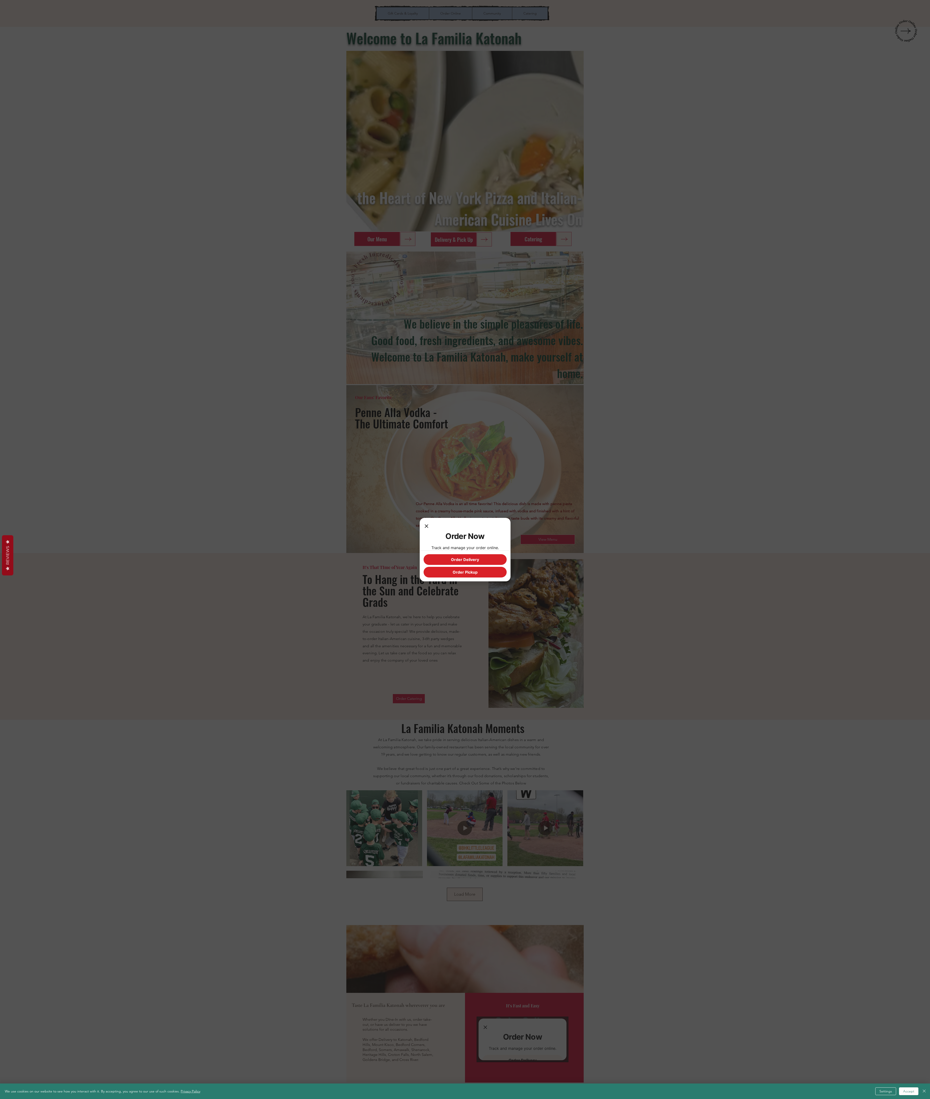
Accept (908, 1091)
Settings (885, 1091)
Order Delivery (465, 559)
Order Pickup (465, 572)
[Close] (426, 526)
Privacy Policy (190, 1091)
